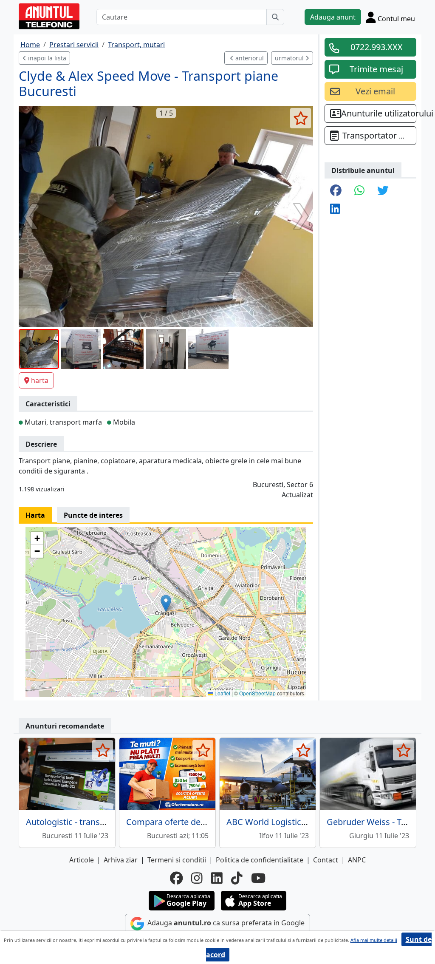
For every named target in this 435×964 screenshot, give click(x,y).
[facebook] (176, 878)
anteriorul (249, 58)
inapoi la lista (46, 58)
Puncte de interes (93, 515)
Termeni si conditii (176, 860)
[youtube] (258, 878)
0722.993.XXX (376, 47)
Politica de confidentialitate (259, 860)
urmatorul (290, 58)
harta (39, 380)
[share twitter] (383, 191)
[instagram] (197, 878)
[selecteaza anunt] (300, 118)
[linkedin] (217, 878)
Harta (35, 515)
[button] (166, 603)
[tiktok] (237, 878)
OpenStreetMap (257, 693)
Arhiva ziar (121, 860)
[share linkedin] (335, 209)
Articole (81, 860)
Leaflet (221, 693)
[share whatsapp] (359, 191)
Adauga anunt (333, 17)
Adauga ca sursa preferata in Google (225, 923)
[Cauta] (275, 17)
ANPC (357, 860)
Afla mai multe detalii (373, 940)
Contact (325, 860)
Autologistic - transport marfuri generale (105, 822)
